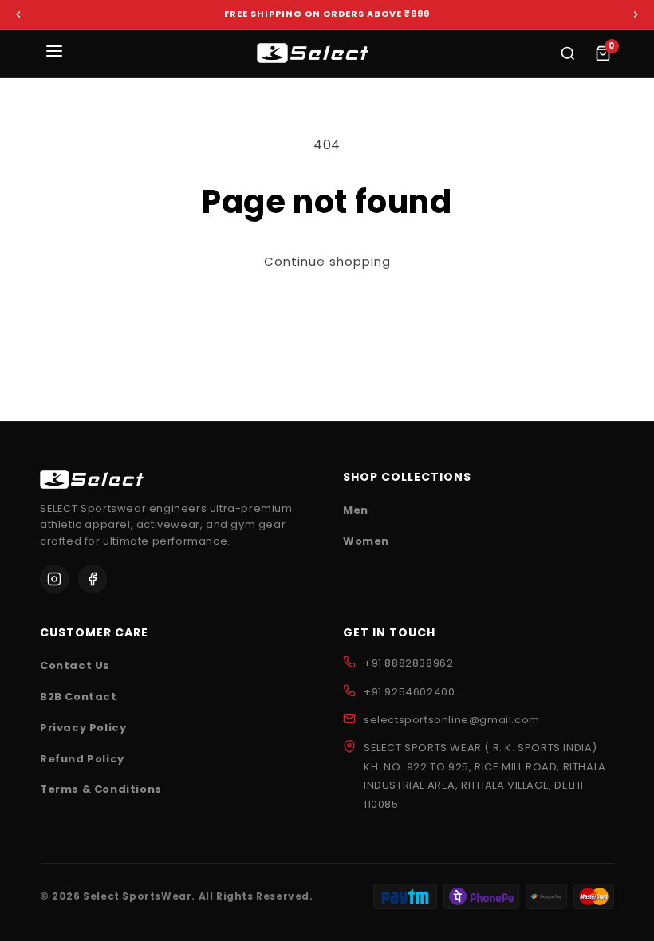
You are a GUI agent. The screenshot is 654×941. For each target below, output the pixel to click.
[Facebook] (92, 579)
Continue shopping (327, 261)
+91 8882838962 (408, 663)
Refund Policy (82, 758)
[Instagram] (54, 579)
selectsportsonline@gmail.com (452, 719)
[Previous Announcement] (18, 14)
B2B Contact (78, 696)
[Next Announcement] (635, 14)
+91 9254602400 (409, 691)
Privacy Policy (83, 727)
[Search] (568, 53)
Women (366, 541)
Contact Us (75, 665)
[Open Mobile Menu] (54, 53)
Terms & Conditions (101, 789)
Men (355, 510)
